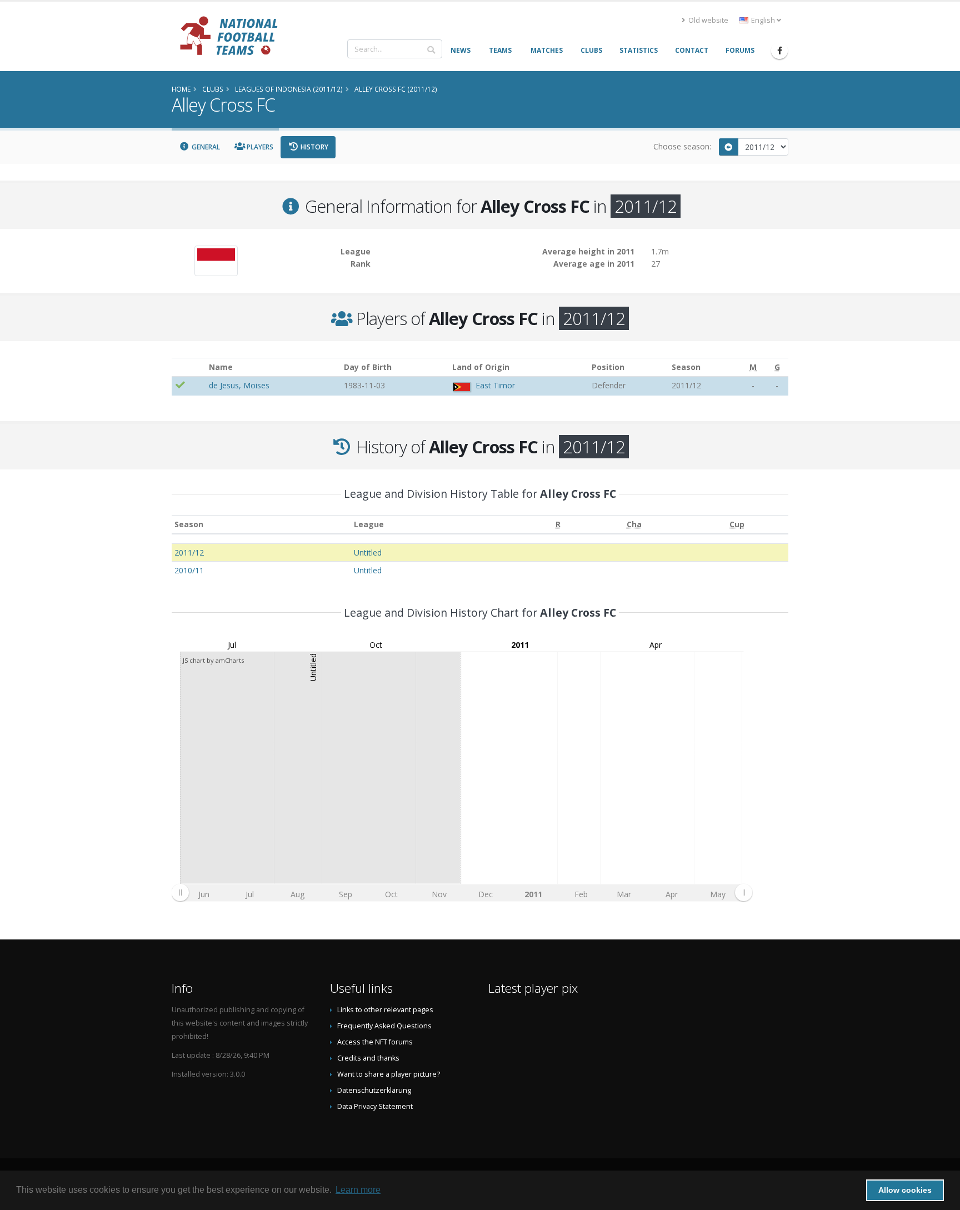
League (369, 524)
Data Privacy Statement (375, 1106)
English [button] (763, 20)
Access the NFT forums (375, 1042)
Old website (707, 20)
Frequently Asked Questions (384, 1026)
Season (188, 524)
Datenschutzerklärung (374, 1090)
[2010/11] (729, 147)
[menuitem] (461, 892)
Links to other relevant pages (385, 1009)
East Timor (495, 385)
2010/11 (189, 570)
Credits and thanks (368, 1058)
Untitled (368, 552)
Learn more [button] (358, 1189)
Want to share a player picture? (388, 1074)
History (313, 147)
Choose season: (682, 146)
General (205, 147)
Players (259, 147)
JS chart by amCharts (213, 660)
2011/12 (189, 552)
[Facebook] (779, 50)
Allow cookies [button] (905, 1190)
